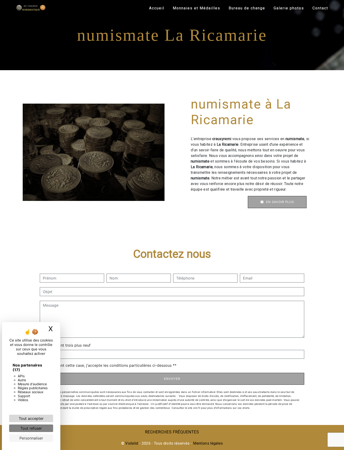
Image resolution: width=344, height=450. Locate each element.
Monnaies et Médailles (196, 8)
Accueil (156, 8)
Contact (320, 8)
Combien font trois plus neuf (65, 345)
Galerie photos (289, 8)
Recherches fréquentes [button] (172, 432)
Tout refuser (31, 428)
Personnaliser (31, 438)
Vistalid (131, 443)
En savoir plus (279, 202)
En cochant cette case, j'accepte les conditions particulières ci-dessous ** (110, 365)
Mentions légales (207, 443)
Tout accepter (31, 418)
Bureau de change (247, 8)
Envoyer (172, 379)
